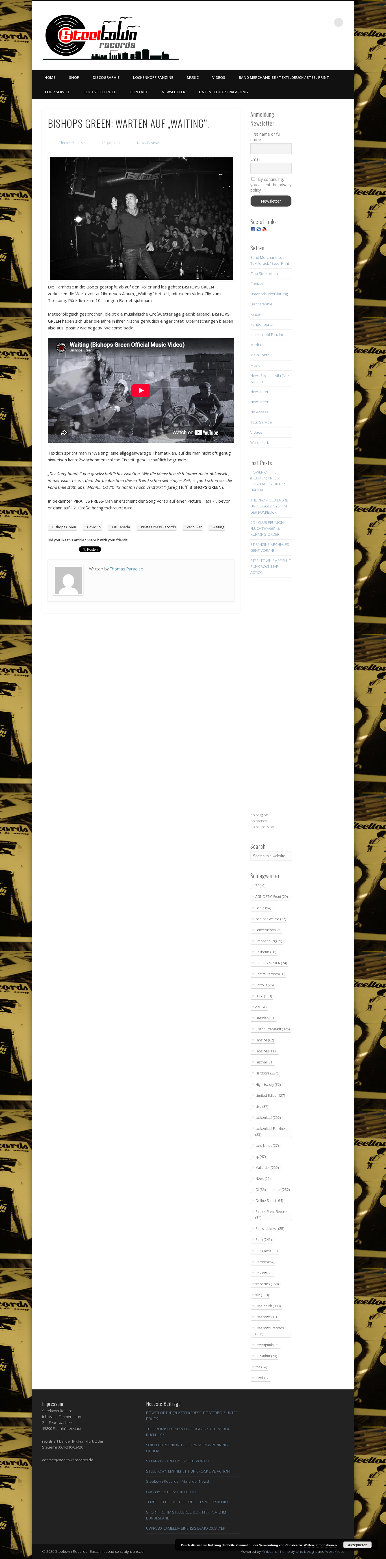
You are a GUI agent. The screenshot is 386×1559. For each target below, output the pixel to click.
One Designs (306, 1551)
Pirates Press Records (158, 527)
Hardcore (266, 1073)
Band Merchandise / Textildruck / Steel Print (284, 77)
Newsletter (173, 91)
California (265, 952)
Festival (264, 1062)
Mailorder (267, 1167)
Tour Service (57, 91)
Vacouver (194, 527)
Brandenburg (268, 941)
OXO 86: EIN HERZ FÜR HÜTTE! (171, 1491)
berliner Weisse (270, 919)
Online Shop (269, 1200)
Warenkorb (259, 442)
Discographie (106, 77)
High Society (268, 1084)
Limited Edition (270, 1095)
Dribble (315, 22)
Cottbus (264, 985)
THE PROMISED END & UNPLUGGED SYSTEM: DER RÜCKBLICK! (269, 506)
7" (260, 885)
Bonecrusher (268, 930)
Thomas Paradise (72, 142)
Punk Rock (266, 1250)
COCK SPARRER (271, 963)
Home (49, 77)
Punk (263, 1239)
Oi (260, 1189)
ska (262, 1295)
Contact (139, 91)
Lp (260, 1156)
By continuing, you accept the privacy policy (270, 185)
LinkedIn (326, 22)
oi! (284, 1189)
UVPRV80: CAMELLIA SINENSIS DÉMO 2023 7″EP (185, 1528)
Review (264, 1273)
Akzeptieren (357, 1544)
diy (260, 1007)
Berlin (263, 908)
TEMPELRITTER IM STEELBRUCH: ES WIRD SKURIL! (187, 1501)
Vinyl (262, 1378)
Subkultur (266, 1356)
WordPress (334, 1551)
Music (193, 77)
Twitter (292, 22)
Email (255, 159)
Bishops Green (64, 527)
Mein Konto (260, 354)
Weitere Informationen (320, 1545)
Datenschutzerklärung (223, 91)
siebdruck (267, 1284)
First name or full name (265, 136)
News (141, 142)
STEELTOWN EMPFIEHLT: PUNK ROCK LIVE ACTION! (271, 566)
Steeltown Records (269, 1331)
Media (255, 344)
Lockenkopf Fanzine (153, 77)
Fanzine (264, 1040)
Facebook (280, 22)
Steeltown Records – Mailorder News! (177, 1481)
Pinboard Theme (276, 1551)
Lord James (267, 1145)
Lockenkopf (268, 1117)
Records (264, 1262)
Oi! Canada (121, 527)
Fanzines (266, 1051)
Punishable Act (269, 1228)
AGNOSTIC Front (271, 896)
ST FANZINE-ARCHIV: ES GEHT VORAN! (177, 1461)
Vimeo (303, 22)
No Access (259, 411)
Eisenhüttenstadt (272, 1029)
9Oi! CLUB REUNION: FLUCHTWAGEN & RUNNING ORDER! (267, 528)
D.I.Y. (263, 996)
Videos (218, 77)
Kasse (255, 314)
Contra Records (270, 974)
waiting (218, 527)
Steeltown (267, 1317)
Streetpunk (267, 1345)
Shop (74, 77)
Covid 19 (94, 527)
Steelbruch (268, 1306)
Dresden (265, 1018)
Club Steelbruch (100, 91)
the (261, 1367)
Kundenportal (262, 324)
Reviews (153, 142)
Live (261, 1106)
